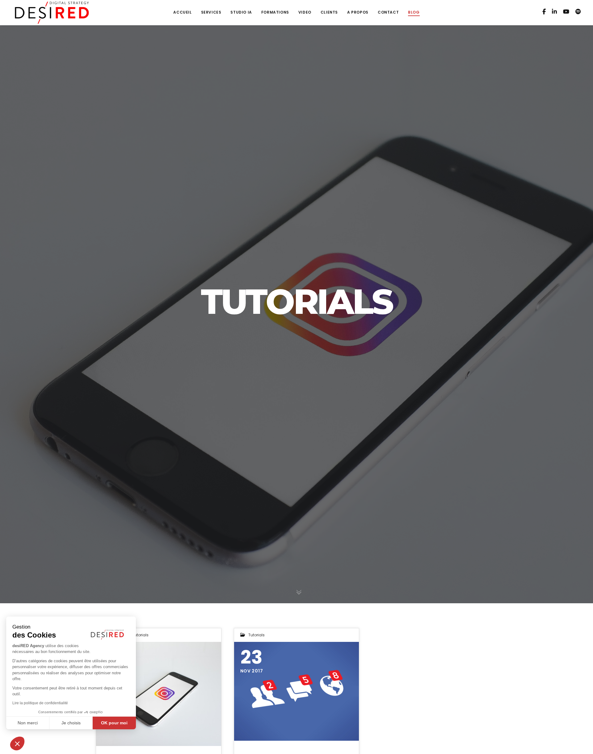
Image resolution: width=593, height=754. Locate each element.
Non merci (28, 722)
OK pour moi (114, 722)
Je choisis (71, 722)
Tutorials (140, 635)
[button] (17, 743)
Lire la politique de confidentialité (40, 703)
